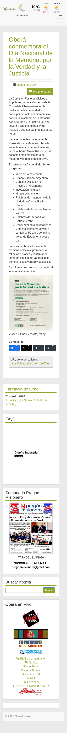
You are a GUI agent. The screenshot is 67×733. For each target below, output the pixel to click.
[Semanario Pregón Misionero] (31, 528)
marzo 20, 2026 (26, 84)
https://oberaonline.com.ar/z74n (30, 363)
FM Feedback (31, 682)
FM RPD (31, 678)
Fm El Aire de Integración (31, 658)
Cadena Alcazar (31, 670)
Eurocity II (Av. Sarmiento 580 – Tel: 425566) (27, 402)
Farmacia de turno (21, 389)
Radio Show (30, 666)
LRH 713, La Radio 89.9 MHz (31, 686)
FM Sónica (31, 662)
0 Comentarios (42, 91)
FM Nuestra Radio (31, 674)
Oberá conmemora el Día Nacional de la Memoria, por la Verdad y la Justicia (31, 56)
